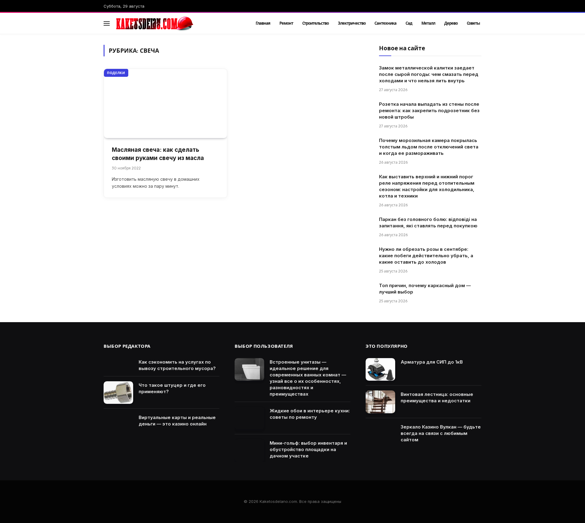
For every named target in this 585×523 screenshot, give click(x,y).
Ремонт (286, 23)
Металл (428, 23)
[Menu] (107, 23)
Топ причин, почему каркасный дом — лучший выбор (425, 289)
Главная (263, 23)
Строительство (315, 23)
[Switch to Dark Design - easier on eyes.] (469, 23)
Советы (473, 23)
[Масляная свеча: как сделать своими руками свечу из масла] (165, 103)
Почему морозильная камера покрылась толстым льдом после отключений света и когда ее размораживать (428, 146)
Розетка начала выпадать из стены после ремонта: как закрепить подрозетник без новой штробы (429, 110)
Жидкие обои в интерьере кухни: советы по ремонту (310, 414)
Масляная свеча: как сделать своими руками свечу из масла (158, 154)
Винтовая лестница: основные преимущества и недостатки (437, 397)
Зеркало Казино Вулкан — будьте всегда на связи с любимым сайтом (441, 433)
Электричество (351, 23)
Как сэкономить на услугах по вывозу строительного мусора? (177, 365)
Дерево (451, 23)
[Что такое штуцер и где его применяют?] (118, 392)
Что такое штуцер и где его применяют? (172, 388)
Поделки (116, 73)
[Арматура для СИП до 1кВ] (380, 369)
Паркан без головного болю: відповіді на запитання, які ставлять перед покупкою (428, 222)
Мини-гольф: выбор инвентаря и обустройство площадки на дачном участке (308, 449)
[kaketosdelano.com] (177, 23)
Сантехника (385, 23)
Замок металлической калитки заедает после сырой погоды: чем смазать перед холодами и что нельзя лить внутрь (428, 74)
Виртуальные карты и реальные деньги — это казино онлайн (177, 420)
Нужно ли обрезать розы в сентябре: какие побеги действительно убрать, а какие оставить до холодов (426, 255)
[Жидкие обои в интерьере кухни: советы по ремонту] (249, 418)
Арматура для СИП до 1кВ (432, 362)
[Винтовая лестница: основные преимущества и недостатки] (380, 401)
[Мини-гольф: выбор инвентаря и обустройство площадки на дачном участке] (249, 450)
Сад (409, 23)
